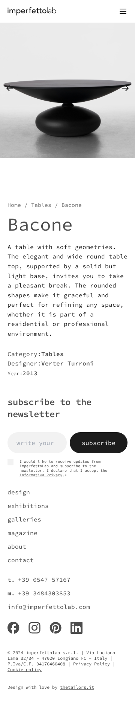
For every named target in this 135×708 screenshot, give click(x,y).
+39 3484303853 (44, 593)
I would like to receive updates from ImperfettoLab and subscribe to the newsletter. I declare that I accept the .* (63, 468)
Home (14, 205)
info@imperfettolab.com (49, 606)
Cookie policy (25, 669)
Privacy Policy (91, 664)
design (19, 492)
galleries (24, 519)
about (17, 546)
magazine (23, 533)
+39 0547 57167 (44, 579)
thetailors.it (77, 687)
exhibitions (28, 505)
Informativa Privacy (41, 475)
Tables (41, 205)
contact (21, 560)
